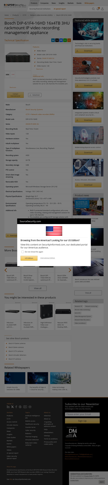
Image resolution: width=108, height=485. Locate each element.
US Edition (29, 258)
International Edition (47, 258)
